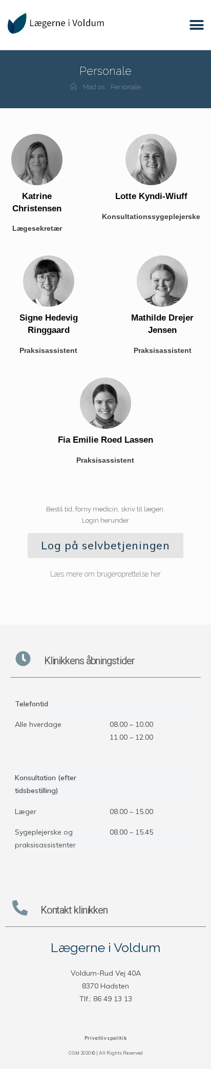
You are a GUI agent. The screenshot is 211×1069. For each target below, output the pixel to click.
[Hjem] (73, 87)
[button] (196, 24)
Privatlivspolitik (106, 1038)
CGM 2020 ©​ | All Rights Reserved (106, 1053)
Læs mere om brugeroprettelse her (105, 574)
